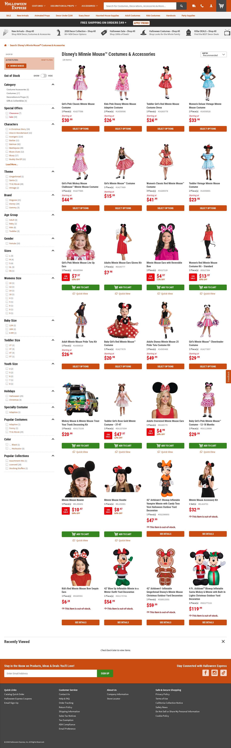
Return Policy (65, 707)
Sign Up (105, 673)
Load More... (12, 164)
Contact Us (64, 694)
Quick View (82, 293)
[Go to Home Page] (5, 45)
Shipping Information (69, 711)
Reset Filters (47, 60)
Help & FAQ (64, 698)
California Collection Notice (169, 702)
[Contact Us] (202, 6)
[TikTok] (223, 673)
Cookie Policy (162, 715)
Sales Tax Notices (67, 715)
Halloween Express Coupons (18, 698)
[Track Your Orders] (194, 6)
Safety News (162, 707)
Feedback (228, 376)
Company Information (118, 694)
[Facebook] (205, 673)
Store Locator (113, 698)
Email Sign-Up (11, 702)
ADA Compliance (67, 724)
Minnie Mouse (17, 65)
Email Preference (67, 728)
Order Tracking (66, 702)
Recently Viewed (16, 641)
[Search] (181, 6)
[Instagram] (214, 673)
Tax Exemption (66, 720)
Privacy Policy (163, 694)
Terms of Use (162, 698)
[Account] (211, 6)
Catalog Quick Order (14, 694)
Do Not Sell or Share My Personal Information (178, 711)
